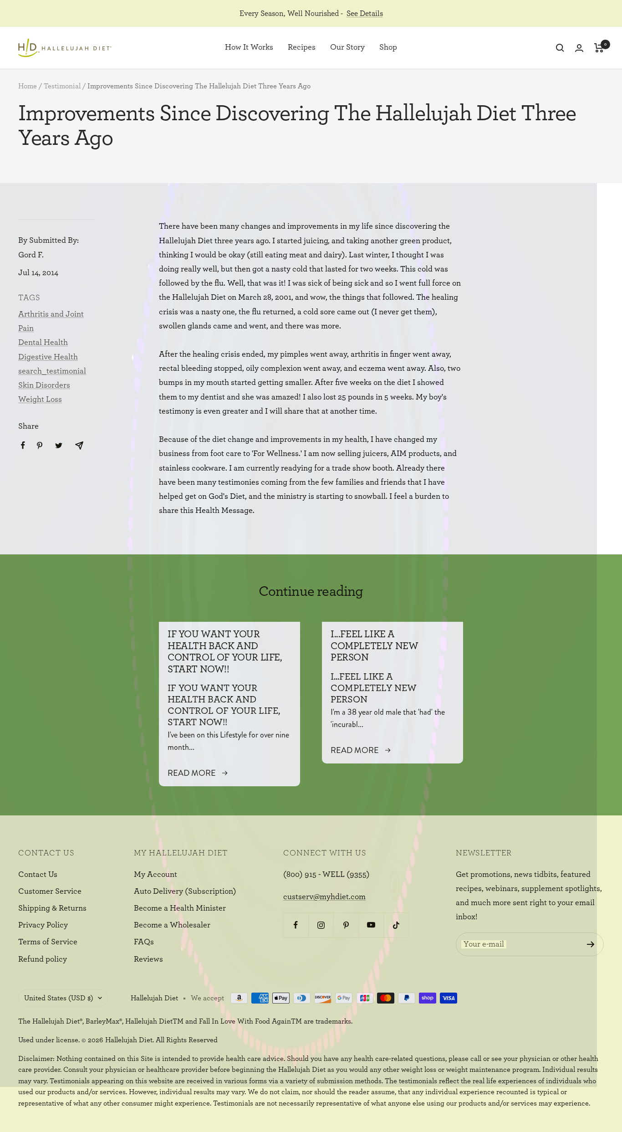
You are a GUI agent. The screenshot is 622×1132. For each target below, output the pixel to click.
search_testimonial (52, 371)
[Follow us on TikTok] (395, 924)
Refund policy (42, 959)
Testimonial (62, 86)
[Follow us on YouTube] (370, 924)
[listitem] (23, 445)
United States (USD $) (58, 998)
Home (27, 86)
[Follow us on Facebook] (295, 924)
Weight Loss (40, 399)
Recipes (302, 48)
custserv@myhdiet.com (324, 897)
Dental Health (43, 342)
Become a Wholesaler (172, 925)
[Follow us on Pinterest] (345, 924)
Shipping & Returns (52, 908)
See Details (365, 13)
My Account (155, 875)
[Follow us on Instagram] (320, 924)
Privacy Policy (43, 925)
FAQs (144, 942)
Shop (388, 48)
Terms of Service (47, 942)
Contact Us (37, 875)
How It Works (249, 48)
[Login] (579, 48)
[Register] (591, 944)
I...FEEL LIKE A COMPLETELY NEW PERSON (374, 645)
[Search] (560, 48)
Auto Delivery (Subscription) (185, 891)
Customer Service (50, 891)
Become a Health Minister (180, 908)
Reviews (148, 959)
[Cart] (599, 47)
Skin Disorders (44, 385)
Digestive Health (48, 357)
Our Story (347, 48)
